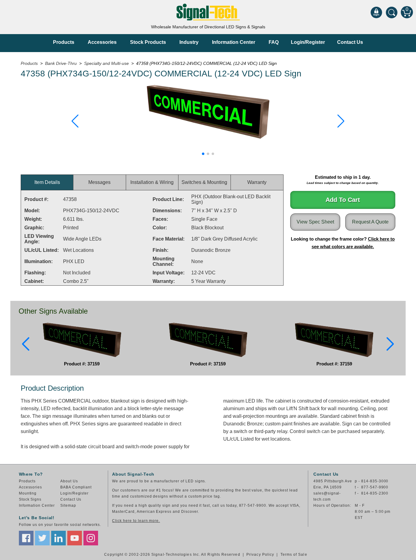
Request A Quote (370, 221)
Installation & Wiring (152, 182)
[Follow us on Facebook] (26, 538)
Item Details (47, 182)
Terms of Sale (293, 554)
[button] (75, 121)
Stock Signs (30, 499)
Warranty (256, 182)
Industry (189, 42)
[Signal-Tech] (208, 12)
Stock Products (148, 42)
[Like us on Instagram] (90, 538)
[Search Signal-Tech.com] (392, 12)
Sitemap (68, 505)
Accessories (102, 42)
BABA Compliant (76, 487)
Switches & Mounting (204, 182)
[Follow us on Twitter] (42, 538)
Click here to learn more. (136, 521)
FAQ (274, 42)
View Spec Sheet (315, 221)
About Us (69, 481)
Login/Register (308, 42)
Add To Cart (343, 199)
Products (63, 42)
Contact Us (350, 42)
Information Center (233, 42)
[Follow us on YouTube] (74, 538)
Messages (99, 182)
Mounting (28, 493)
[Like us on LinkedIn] (58, 538)
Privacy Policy (260, 554)
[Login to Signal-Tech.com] (376, 12)
